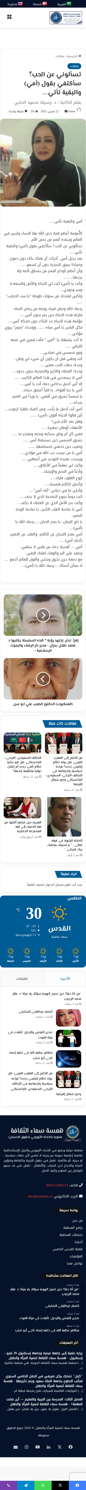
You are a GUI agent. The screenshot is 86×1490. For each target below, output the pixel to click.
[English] (20, 4)
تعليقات (22, 978)
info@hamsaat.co (40, 1196)
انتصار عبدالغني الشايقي (36, 1012)
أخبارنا (79, 1242)
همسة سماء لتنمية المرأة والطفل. (57, 1428)
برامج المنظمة (73, 1228)
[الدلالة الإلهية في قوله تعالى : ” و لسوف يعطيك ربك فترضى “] (64, 817)
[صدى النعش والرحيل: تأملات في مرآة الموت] (68, 1038)
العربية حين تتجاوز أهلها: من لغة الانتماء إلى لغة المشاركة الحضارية (22, 827)
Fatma (71, 111)
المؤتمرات (76, 1256)
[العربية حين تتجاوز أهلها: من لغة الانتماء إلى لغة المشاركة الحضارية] (22, 807)
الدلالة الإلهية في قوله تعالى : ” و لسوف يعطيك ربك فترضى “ (64, 845)
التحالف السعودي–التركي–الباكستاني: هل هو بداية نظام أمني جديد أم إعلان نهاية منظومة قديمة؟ (22, 765)
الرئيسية (72, 56)
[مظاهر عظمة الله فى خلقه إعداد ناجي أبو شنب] (68, 1059)
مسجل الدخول (54, 884)
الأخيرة (65, 978)
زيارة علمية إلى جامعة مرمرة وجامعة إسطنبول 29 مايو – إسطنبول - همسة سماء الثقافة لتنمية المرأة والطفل (43, 1355)
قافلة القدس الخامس (68, 1249)
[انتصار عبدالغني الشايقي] (68, 1018)
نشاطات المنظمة (71, 1235)
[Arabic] (69, 4)
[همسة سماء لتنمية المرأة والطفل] (66, 18)
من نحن (77, 1220)
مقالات (59, 56)
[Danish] (44, 4)
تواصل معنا (75, 1263)
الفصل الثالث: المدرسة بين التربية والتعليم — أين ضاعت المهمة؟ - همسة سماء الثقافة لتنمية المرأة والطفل (44, 1402)
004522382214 (57, 1185)
